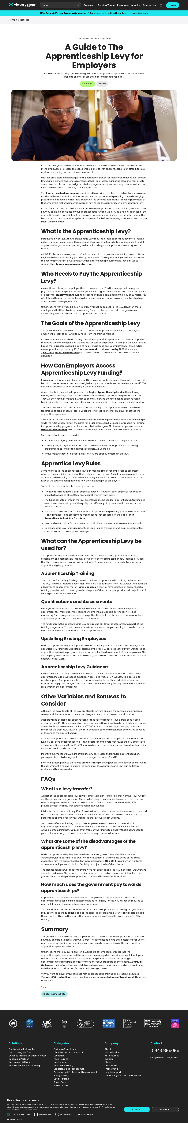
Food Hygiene (61, 1059)
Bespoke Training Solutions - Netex (27, 1055)
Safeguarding (61, 1075)
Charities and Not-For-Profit (69, 1052)
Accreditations (113, 1052)
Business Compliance (65, 1049)
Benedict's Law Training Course (64, 13)
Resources (123, 5)
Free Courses (61, 1085)
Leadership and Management (69, 1068)
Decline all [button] (165, 1109)
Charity (109, 1062)
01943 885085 (164, 1051)
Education (59, 1055)
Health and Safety (63, 1065)
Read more (32, 1110)
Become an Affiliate (19, 1062)
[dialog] (94, 1109)
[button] (63, 1119)
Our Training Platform (20, 1052)
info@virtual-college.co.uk (164, 1057)
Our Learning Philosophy (22, 1049)
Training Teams (106, 5)
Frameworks (111, 1068)
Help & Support (113, 1072)
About (134, 5)
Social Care (60, 1082)
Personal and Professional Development (75, 1072)
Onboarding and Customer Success (124, 1075)
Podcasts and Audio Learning (24, 1065)
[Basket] (161, 5)
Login (172, 5)
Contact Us (149, 5)
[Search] (78, 5)
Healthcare (60, 1062)
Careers (109, 1059)
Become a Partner (19, 1059)
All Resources (112, 1055)
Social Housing (61, 1078)
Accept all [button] (137, 1109)
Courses (88, 5)
